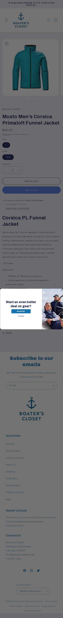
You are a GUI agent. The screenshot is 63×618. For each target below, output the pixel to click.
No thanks (21, 316)
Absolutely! (21, 311)
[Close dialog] (62, 290)
